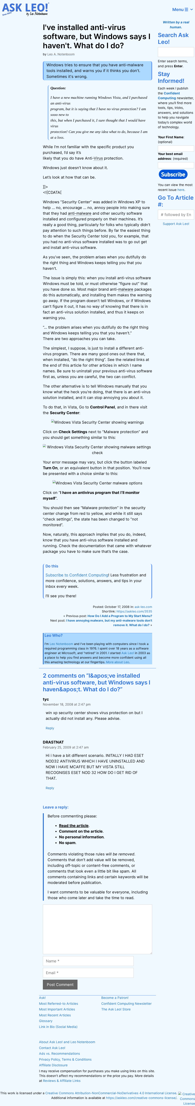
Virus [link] (98, 158)
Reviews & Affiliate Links (62, 1081)
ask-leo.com (143, 607)
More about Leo (117, 662)
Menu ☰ (180, 9)
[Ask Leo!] (27, 9)
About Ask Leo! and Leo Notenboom (67, 1042)
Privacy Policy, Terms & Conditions (65, 1059)
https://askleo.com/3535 (134, 611)
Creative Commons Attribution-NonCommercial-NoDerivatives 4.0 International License (110, 1093)
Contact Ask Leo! (52, 1048)
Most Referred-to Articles (58, 1004)
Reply (50, 728)
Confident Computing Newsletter (126, 1004)
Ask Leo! (127, 653)
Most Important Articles (57, 1009)
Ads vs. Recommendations (59, 1053)
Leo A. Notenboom (61, 54)
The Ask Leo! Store (116, 1009)
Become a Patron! (115, 998)
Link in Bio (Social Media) (58, 1027)
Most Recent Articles (55, 1015)
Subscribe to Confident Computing (77, 575)
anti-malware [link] (79, 213)
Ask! (42, 998)
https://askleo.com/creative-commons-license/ (141, 1098)
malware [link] (125, 289)
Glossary (45, 1021)
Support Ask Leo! (176, 224)
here (180, 190)
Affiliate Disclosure (53, 1065)
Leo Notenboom (61, 644)
